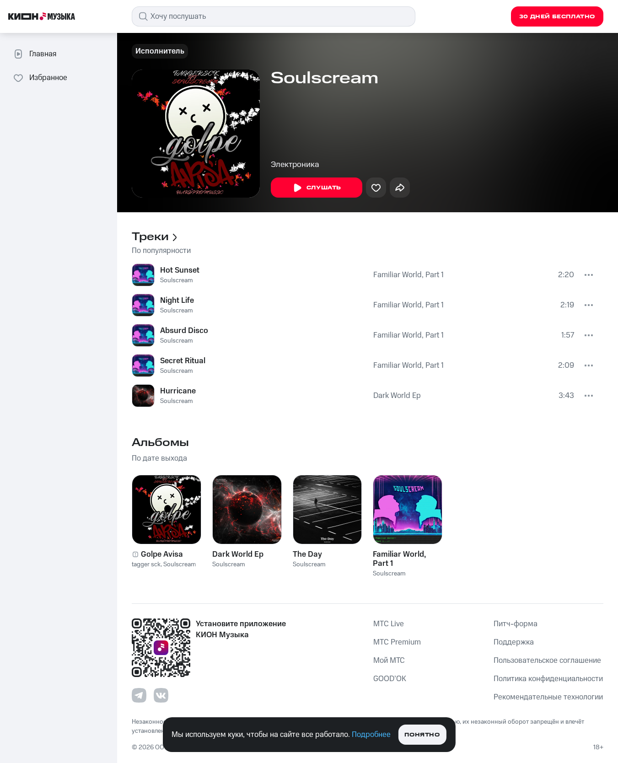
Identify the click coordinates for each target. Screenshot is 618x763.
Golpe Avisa (162, 554)
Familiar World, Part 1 (408, 274)
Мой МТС (389, 660)
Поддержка (514, 642)
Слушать (323, 188)
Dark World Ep (397, 395)
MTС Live (388, 623)
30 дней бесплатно (557, 17)
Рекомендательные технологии (548, 697)
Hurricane (178, 391)
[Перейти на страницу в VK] (161, 695)
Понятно (422, 735)
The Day (307, 554)
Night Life (177, 300)
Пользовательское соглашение (547, 660)
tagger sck (146, 564)
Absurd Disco (184, 330)
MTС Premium (397, 642)
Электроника (295, 164)
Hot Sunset (179, 270)
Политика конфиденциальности (548, 678)
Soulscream (176, 280)
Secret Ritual (182, 360)
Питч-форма (515, 623)
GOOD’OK (389, 678)
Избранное (48, 77)
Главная (42, 53)
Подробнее (371, 734)
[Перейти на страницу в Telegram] (139, 695)
